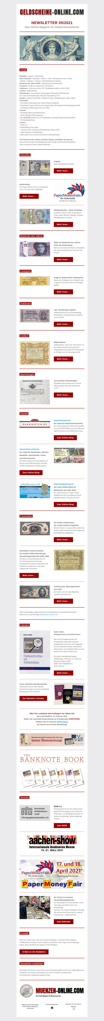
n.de (68, 420)
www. (22, 449)
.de (38, 449)
